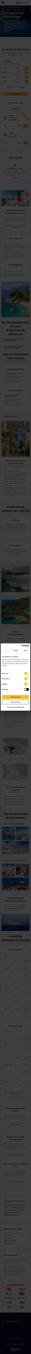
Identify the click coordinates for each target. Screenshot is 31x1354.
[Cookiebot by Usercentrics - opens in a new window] (22, 646)
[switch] (26, 678)
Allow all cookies (15, 697)
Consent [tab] (5, 650)
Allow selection (15, 702)
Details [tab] (15, 650)
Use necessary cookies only (15, 707)
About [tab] (25, 650)
